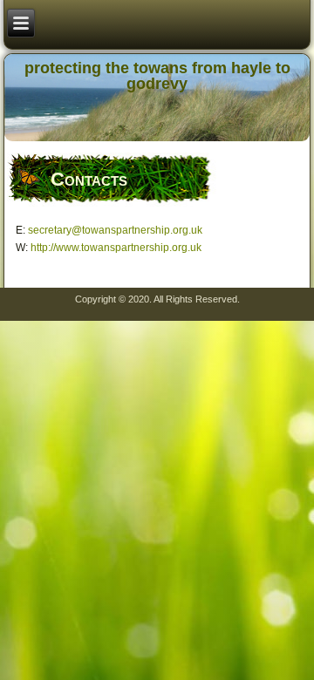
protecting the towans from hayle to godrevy (157, 75)
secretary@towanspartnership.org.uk (115, 230)
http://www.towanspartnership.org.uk (116, 247)
